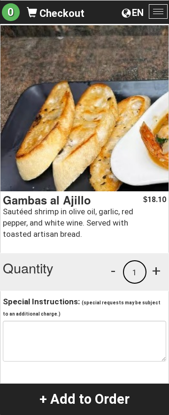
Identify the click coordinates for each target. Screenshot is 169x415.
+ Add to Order (84, 399)
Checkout (60, 13)
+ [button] (156, 270)
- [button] (113, 270)
